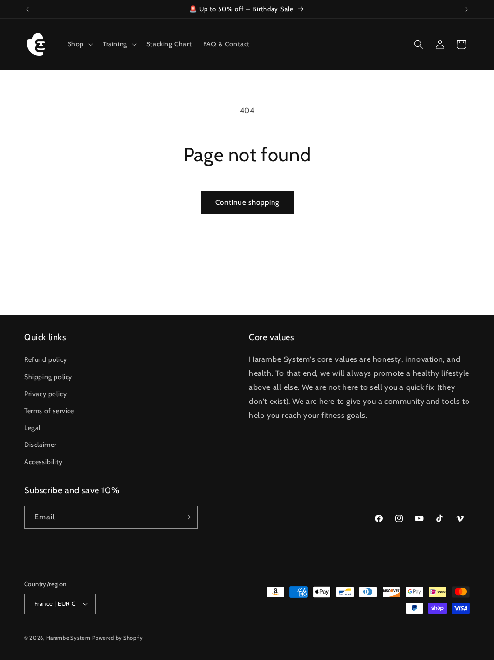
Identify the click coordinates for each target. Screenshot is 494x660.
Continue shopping (247, 202)
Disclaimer (40, 444)
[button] (79, 44)
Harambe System (68, 637)
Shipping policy (48, 377)
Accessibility (43, 462)
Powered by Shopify (117, 637)
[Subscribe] (186, 517)
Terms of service (49, 410)
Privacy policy (45, 393)
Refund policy (45, 359)
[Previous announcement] (27, 9)
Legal (32, 427)
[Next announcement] (466, 9)
